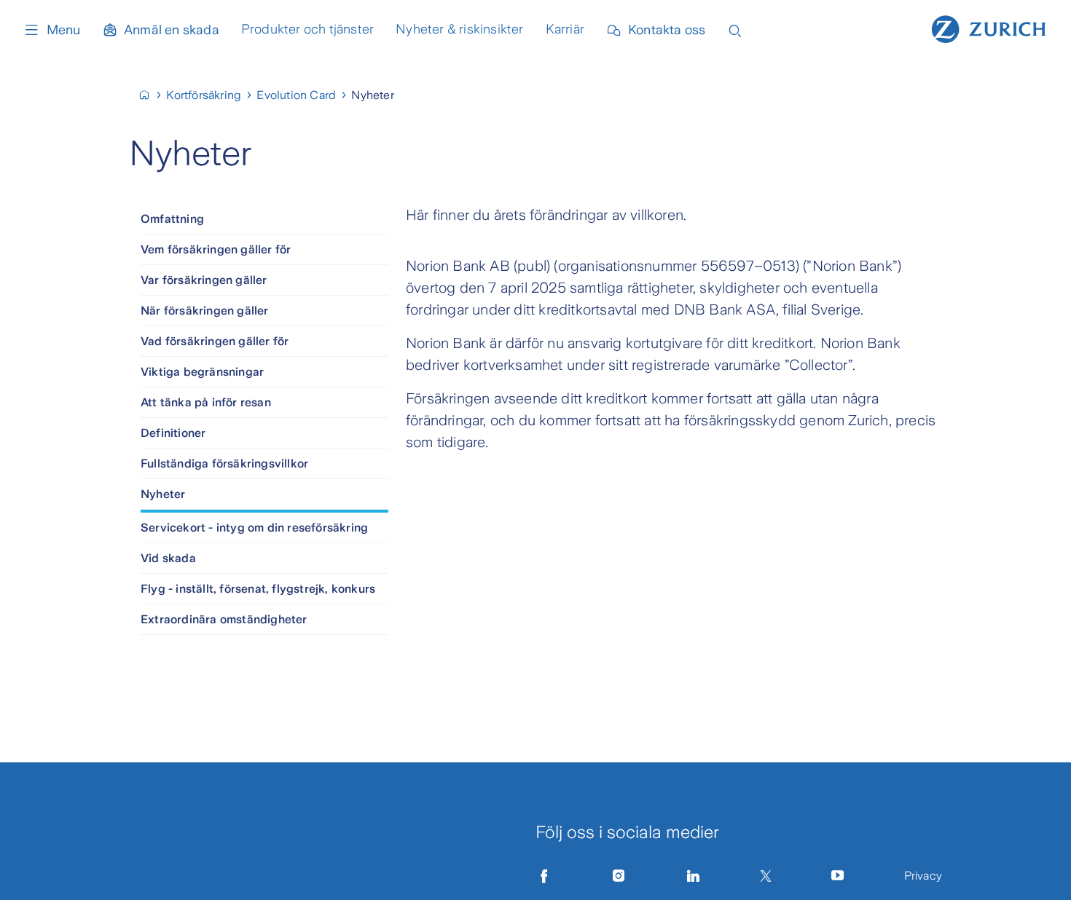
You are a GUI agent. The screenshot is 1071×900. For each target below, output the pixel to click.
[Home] (989, 28)
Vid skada (168, 558)
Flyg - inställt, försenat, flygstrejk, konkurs (258, 589)
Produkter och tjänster (307, 29)
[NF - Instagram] (618, 876)
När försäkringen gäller (205, 310)
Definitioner (173, 433)
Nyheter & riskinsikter (459, 29)
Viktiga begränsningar (202, 372)
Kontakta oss (666, 29)
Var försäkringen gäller (204, 280)
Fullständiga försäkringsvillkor (224, 463)
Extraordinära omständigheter (224, 619)
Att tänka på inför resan (206, 402)
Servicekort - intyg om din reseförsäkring (254, 527)
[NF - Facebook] (544, 876)
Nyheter (163, 494)
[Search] (735, 29)
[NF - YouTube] (838, 876)
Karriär (565, 29)
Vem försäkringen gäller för (216, 249)
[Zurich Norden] (150, 95)
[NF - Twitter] (765, 876)
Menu (63, 30)
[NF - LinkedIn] (693, 876)
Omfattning (172, 219)
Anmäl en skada (171, 29)
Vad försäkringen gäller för (215, 341)
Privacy (923, 875)
